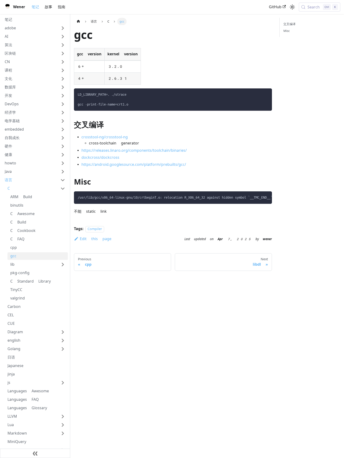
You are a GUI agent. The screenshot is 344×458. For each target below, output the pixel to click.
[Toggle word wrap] (258, 197)
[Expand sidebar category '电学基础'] (63, 121)
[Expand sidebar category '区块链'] (63, 53)
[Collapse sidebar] (35, 453)
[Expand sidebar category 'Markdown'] (63, 433)
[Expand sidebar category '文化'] (63, 79)
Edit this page (95, 239)
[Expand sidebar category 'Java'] (63, 171)
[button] (35, 28)
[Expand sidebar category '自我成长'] (63, 138)
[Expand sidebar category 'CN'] (63, 62)
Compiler (95, 229)
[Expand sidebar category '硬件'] (63, 146)
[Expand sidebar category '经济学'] (63, 112)
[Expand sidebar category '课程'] (63, 70)
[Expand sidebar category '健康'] (63, 155)
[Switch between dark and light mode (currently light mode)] (292, 7)
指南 (61, 7)
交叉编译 (289, 24)
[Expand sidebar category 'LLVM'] (63, 416)
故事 (48, 7)
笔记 (35, 7)
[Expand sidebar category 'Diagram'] (63, 332)
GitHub (275, 7)
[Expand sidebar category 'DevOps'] (63, 104)
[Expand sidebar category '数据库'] (63, 87)
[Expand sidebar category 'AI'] (63, 36)
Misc (286, 31)
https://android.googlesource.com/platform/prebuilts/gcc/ (133, 164)
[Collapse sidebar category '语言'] (63, 180)
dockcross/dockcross (100, 157)
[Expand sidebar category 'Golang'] (63, 349)
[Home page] (78, 21)
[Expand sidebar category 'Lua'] (63, 425)
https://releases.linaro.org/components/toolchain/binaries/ (134, 150)
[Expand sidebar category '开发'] (63, 95)
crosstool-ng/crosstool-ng (104, 137)
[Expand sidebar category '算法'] (63, 45)
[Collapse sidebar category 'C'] (63, 188)
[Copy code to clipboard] (266, 94)
